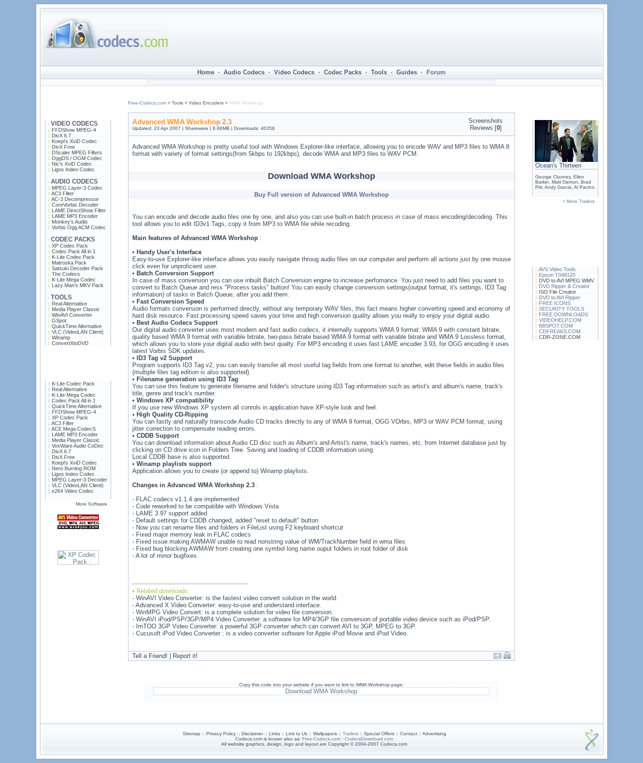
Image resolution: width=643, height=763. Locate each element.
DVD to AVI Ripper (559, 297)
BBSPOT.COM (556, 326)
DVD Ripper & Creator (564, 286)
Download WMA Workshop (321, 691)
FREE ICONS (555, 303)
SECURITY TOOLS (561, 309)
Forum (436, 72)
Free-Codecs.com (147, 102)
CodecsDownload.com (369, 738)
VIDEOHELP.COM (560, 320)
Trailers (350, 733)
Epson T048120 (557, 275)
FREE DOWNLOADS (563, 314)
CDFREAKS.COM (559, 331)
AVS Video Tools (557, 269)
